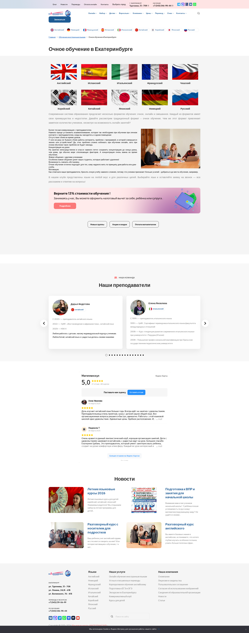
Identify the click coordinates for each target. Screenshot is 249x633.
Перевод (159, 13)
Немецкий (75, 30)
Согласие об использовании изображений (178, 588)
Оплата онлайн (90, 4)
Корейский (159, 30)
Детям (112, 13)
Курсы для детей (117, 600)
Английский (59, 30)
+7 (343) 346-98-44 (162, 5)
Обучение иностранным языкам (72, 37)
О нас (169, 13)
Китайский (143, 30)
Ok (159, 629)
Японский (176, 30)
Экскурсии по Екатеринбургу (122, 592)
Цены (148, 13)
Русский (191, 30)
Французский (92, 30)
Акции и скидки (119, 224)
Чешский (185, 83)
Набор (102, 13)
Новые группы (97, 224)
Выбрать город (119, 4)
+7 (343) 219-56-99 (57, 602)
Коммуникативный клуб (120, 596)
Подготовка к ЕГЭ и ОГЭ (120, 588)
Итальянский (126, 30)
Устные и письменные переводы (124, 580)
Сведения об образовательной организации (179, 592)
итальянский (158, 309)
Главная (52, 37)
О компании (164, 576)
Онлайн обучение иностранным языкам (128, 576)
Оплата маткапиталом (145, 224)
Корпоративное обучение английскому (127, 584)
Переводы (75, 4)
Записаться (59, 19)
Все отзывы (124, 460)
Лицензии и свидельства (170, 580)
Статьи (161, 600)
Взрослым (124, 13)
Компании (137, 13)
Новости (64, 4)
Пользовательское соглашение (173, 584)
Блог (55, 4)
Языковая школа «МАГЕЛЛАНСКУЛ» (90, 625)
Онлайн (91, 13)
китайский (79, 310)
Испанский (109, 30)
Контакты (105, 4)
